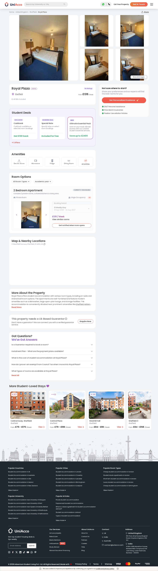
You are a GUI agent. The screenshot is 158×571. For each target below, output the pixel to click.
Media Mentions (54, 540)
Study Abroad (54, 547)
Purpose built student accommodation (69, 503)
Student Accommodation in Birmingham (70, 482)
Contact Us (85, 537)
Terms (96, 564)
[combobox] (46, 4)
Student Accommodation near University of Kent (25, 503)
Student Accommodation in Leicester (69, 479)
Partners (84, 540)
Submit (31, 545)
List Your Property (121, 4)
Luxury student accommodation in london (118, 482)
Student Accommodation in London (68, 472)
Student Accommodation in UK (19, 472)
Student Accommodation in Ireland (20, 482)
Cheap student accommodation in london (118, 472)
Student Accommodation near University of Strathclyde (27, 510)
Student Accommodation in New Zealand (23, 486)
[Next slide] (46, 215)
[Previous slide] (16, 215)
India (106, 537)
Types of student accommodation (68, 516)
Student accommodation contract (68, 512)
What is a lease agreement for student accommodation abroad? (76, 508)
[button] (60, 219)
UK (105, 533)
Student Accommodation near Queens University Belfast (28, 507)
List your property (55, 533)
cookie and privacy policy (105, 569)
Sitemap (108, 564)
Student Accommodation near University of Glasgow (27, 500)
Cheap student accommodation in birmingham (120, 486)
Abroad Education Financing (59, 550)
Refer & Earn (53, 537)
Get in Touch (139, 4)
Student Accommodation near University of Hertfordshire (28, 514)
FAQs (83, 547)
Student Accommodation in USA (19, 479)
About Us (84, 533)
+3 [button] (89, 197)
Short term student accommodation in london (119, 479)
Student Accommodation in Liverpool (69, 486)
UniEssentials (54, 543)
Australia (107, 541)
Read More (17, 307)
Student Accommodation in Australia (21, 475)
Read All (15, 375)
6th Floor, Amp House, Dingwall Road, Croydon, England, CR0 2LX (136, 538)
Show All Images (138, 77)
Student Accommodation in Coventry (69, 475)
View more (12, 490)
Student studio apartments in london (116, 475)
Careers (84, 543)
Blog (83, 550)
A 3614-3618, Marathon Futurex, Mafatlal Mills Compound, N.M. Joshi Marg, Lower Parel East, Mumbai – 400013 (136, 550)
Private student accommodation (67, 500)
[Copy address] (44, 244)
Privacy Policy (81, 564)
